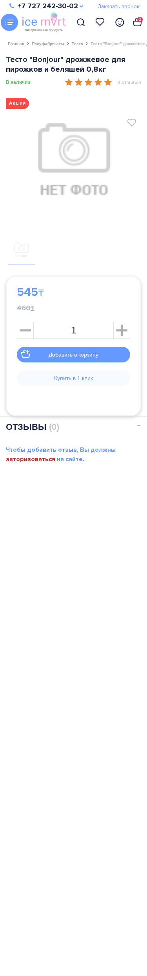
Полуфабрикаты (48, 44)
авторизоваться (30, 459)
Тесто (77, 44)
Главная (16, 44)
